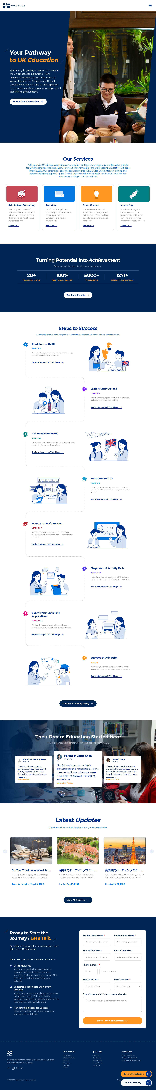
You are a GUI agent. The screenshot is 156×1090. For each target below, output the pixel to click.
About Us (96, 1055)
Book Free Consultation (110, 1020)
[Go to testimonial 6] (76, 794)
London (66, 1060)
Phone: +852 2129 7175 (129, 1058)
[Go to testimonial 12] (85, 794)
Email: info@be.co (128, 1055)
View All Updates (76, 900)
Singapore (67, 1063)
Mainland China (69, 1058)
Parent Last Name (123, 950)
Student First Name (94, 935)
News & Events (98, 1063)
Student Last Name (125, 935)
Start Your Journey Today (75, 703)
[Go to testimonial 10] (82, 794)
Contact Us (96, 1065)
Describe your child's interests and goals (104, 994)
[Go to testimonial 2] (70, 794)
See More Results (76, 295)
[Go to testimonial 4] (73, 794)
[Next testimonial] (94, 794)
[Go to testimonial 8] (79, 794)
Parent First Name (92, 950)
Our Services (97, 1058)
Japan (65, 1068)
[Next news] (152, 851)
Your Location (122, 979)
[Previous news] (5, 851)
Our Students (97, 1060)
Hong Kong (67, 1055)
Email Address (91, 979)
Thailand (66, 1065)
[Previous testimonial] (62, 794)
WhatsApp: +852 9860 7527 (131, 1060)
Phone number (91, 965)
